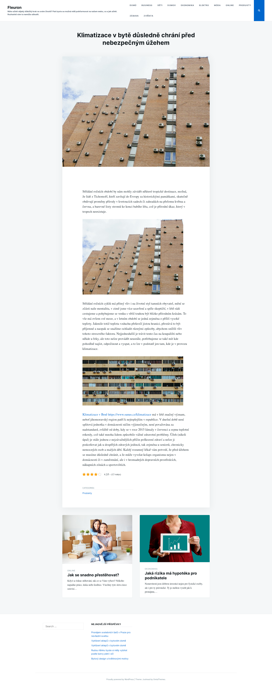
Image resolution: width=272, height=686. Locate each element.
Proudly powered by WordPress (120, 679)
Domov (171, 5)
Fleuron (15, 7)
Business (147, 5)
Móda (217, 5)
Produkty (245, 5)
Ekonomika (187, 5)
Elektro (204, 5)
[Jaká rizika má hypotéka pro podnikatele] (175, 538)
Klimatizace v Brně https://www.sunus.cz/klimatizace (116, 414)
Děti (160, 5)
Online (230, 5)
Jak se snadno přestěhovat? (93, 575)
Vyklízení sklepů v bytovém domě (108, 640)
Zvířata (148, 16)
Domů (133, 5)
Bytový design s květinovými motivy (109, 658)
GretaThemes (159, 679)
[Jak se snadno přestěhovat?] (97, 539)
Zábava (134, 16)
